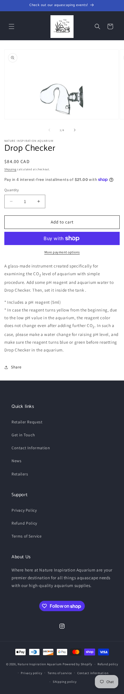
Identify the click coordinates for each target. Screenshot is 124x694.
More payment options (62, 252)
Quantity (11, 190)
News (16, 460)
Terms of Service (27, 536)
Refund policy (107, 664)
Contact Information (31, 447)
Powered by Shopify (77, 664)
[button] (11, 26)
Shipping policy (65, 682)
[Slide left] (49, 130)
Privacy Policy (24, 510)
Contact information (92, 673)
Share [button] (16, 367)
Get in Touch (23, 434)
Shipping (10, 169)
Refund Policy (24, 523)
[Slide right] (74, 130)
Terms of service (60, 673)
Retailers (20, 474)
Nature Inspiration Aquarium (40, 664)
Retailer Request (27, 422)
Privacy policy (31, 673)
